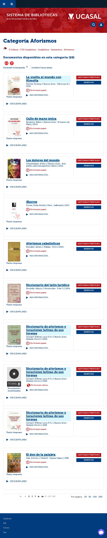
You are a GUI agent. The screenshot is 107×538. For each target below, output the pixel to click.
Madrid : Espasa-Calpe (51, 458)
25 (85, 497)
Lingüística (43, 50)
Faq (4, 532)
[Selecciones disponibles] (6, 63)
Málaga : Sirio (50, 247)
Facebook (7, 519)
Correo (6, 528)
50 (90, 497)
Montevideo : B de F (53, 289)
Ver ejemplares (18, 104)
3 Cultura (13, 50)
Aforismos (69, 50)
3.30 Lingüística (28, 50)
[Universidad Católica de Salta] (86, 17)
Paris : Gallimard (55, 205)
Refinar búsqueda (12, 63)
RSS (4, 523)
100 (95, 497)
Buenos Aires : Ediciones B (56, 84)
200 (100, 497)
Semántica (56, 50)
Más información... (39, 95)
